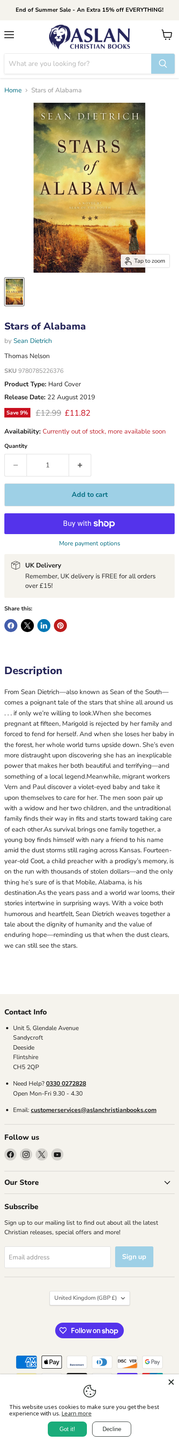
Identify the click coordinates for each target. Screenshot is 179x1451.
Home (13, 90)
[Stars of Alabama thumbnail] (14, 292)
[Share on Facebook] (10, 625)
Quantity (15, 446)
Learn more (77, 1413)
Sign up (134, 1257)
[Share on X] (27, 625)
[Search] (163, 64)
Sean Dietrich (32, 340)
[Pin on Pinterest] (60, 625)
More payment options (89, 543)
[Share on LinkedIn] (43, 625)
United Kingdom (85, 1298)
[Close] (171, 1382)
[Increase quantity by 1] (80, 465)
